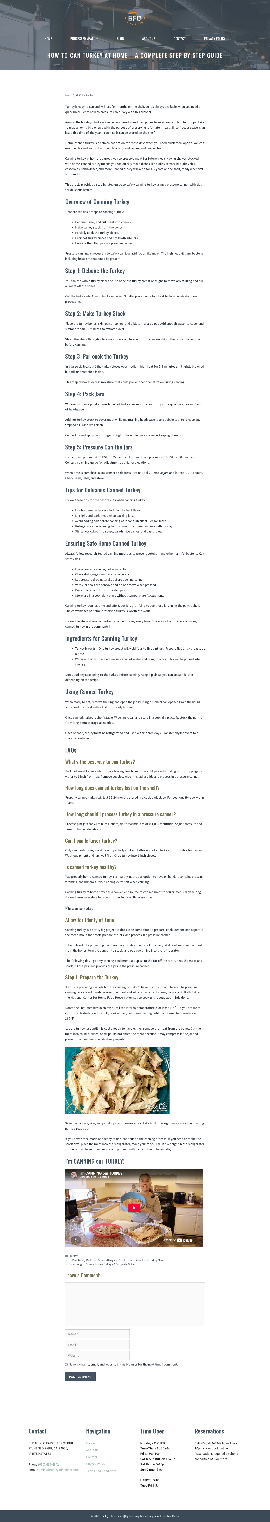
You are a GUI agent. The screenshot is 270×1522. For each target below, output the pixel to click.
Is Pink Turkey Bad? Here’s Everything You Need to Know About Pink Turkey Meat (117, 1260)
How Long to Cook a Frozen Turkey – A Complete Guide (102, 1264)
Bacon (90, 1443)
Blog (120, 38)
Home (48, 38)
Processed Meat (81, 38)
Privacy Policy (215, 38)
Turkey (74, 1256)
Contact (180, 38)
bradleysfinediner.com (63, 1470)
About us (148, 38)
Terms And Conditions (101, 1471)
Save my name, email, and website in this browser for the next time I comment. (123, 1364)
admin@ (42, 1470)
